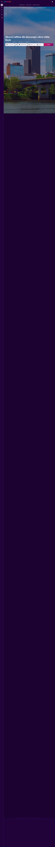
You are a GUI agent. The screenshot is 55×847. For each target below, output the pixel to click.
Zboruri (6, 7)
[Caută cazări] (1, 7)
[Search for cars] (1, 9)
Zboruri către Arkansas (31, 7)
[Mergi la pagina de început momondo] (7, 1)
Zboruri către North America (13, 7)
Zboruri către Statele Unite (22, 7)
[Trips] (1, 15)
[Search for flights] (1, 5)
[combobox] (21, 42)
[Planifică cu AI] (1, 12)
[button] (2, 1)
